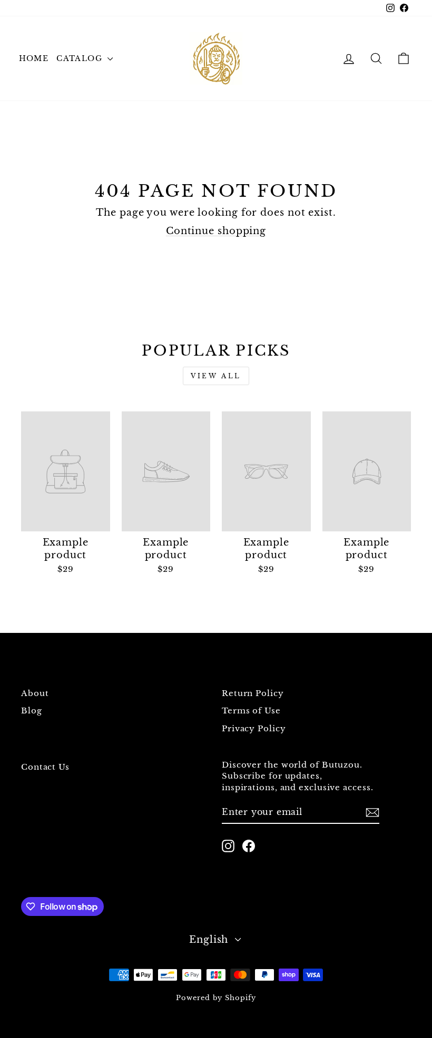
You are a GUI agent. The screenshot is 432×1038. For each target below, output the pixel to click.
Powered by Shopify (216, 998)
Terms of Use (251, 710)
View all (216, 376)
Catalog (80, 58)
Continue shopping (216, 231)
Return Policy (253, 693)
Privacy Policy (254, 728)
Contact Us (45, 767)
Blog (31, 710)
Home (34, 58)
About (35, 693)
